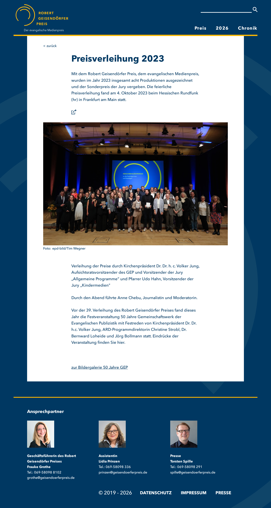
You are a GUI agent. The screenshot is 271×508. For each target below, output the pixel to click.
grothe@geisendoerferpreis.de (51, 478)
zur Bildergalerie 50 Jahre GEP (99, 368)
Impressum (193, 493)
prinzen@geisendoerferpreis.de (123, 472)
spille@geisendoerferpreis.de (192, 472)
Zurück (52, 46)
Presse (223, 493)
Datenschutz (156, 493)
